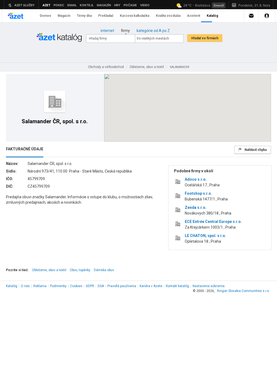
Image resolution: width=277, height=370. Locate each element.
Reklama (40, 286)
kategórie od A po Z (153, 30)
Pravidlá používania (121, 286)
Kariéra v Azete (151, 286)
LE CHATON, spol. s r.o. (205, 235)
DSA (101, 286)
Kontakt (177, 286)
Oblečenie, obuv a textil (49, 270)
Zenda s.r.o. (195, 207)
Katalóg (11, 286)
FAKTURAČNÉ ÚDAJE (24, 149)
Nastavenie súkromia (209, 286)
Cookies (76, 286)
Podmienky (58, 286)
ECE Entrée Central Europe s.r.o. (213, 221)
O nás (25, 286)
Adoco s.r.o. (196, 179)
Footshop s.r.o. (198, 193)
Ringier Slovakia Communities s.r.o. (243, 291)
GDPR (90, 286)
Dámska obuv (104, 270)
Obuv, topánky (80, 270)
